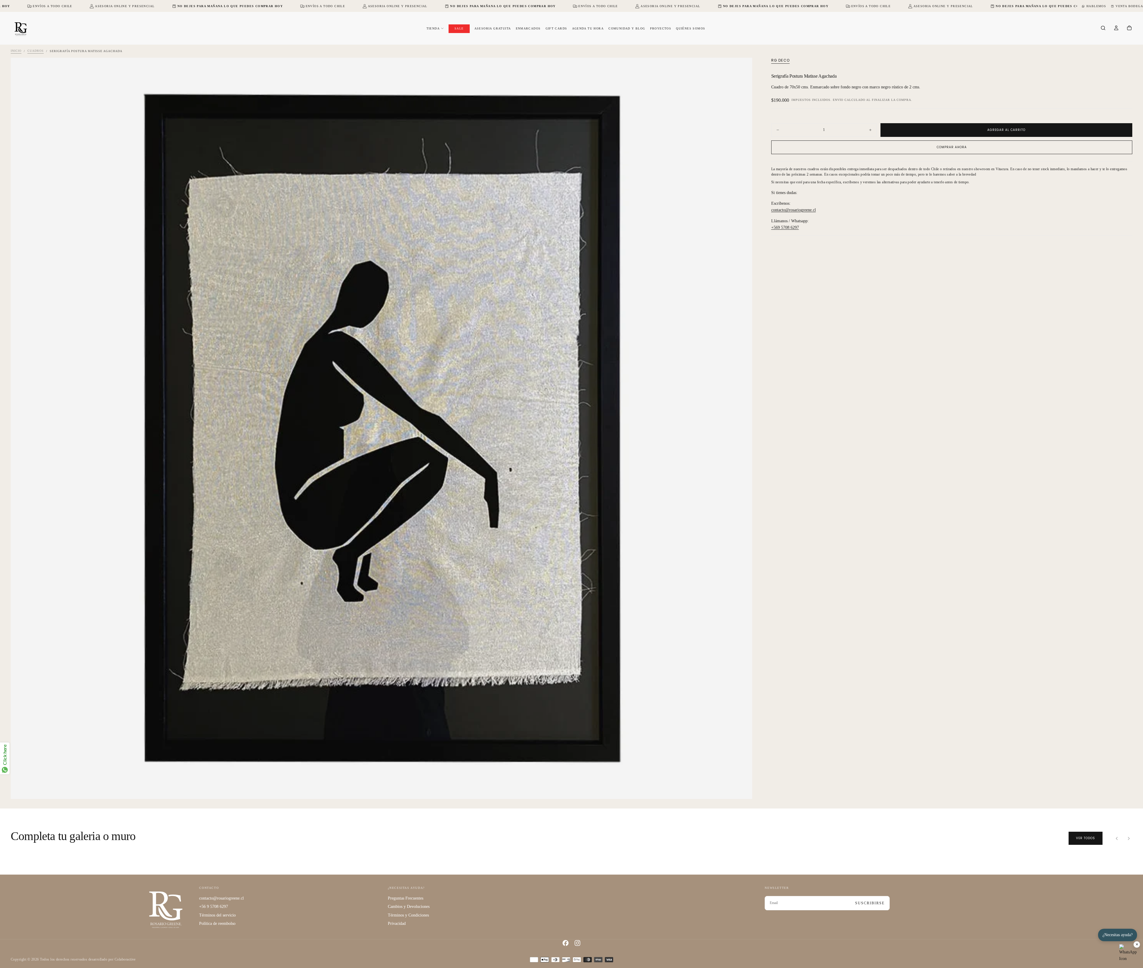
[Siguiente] (1128, 838)
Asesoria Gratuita (492, 28)
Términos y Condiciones (408, 915)
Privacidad (397, 923)
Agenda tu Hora (588, 28)
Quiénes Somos (690, 28)
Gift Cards (556, 28)
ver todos (1085, 838)
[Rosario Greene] (166, 909)
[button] (1103, 28)
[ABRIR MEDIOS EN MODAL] (742, 789)
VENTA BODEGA (1129, 6)
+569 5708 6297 (785, 227)
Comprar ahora (952, 147)
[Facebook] (565, 943)
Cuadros (35, 51)
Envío (838, 99)
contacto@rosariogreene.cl (793, 210)
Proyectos (661, 28)
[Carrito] (1129, 28)
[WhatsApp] (1128, 953)
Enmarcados (528, 28)
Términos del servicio (217, 915)
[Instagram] (577, 943)
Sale (459, 28)
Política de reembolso (217, 923)
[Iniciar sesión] (1116, 28)
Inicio (16, 51)
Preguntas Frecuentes (405, 898)
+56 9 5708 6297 (213, 906)
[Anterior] (1116, 838)
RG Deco (780, 60)
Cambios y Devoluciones (409, 906)
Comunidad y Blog (626, 28)
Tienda (433, 28)
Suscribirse (870, 903)
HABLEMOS (1096, 6)
